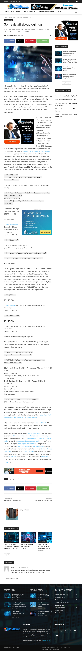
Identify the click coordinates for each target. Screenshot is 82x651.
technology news (24, 446)
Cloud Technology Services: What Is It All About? (69, 68)
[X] (74, 1)
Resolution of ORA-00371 (12, 500)
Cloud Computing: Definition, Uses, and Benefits (43, 604)
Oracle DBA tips (28, 452)
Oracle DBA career (34, 433)
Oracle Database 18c (11, 224)
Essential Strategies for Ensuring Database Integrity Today (69, 53)
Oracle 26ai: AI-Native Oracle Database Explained (27, 546)
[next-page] (8, 554)
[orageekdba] (5, 35)
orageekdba (11, 35)
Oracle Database (10, 305)
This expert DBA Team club (27, 444)
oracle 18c (18, 479)
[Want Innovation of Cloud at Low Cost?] (33, 613)
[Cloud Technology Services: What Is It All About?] (58, 68)
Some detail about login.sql (68, 96)
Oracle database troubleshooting (28, 441)
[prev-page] (5, 554)
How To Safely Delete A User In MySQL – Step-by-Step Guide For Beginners (11, 546)
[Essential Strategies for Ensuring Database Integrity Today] (58, 53)
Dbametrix (44, 457)
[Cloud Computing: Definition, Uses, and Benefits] (33, 604)
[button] (75, 12)
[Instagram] (68, 1)
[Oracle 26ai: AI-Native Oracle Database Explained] (28, 537)
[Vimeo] (75, 631)
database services (19, 436)
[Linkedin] (71, 1)
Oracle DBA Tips (13, 17)
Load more (66, 83)
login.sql (12, 479)
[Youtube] (77, 1)
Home (5, 17)
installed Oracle (41, 423)
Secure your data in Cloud (43, 500)
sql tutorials (12, 457)
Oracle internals (30, 438)
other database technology (38, 436)
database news (38, 446)
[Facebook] (66, 1)
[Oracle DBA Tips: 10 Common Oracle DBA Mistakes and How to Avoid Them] (45, 537)
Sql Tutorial (7, 542)
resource (7, 462)
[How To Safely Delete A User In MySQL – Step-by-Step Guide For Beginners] (11, 537)
